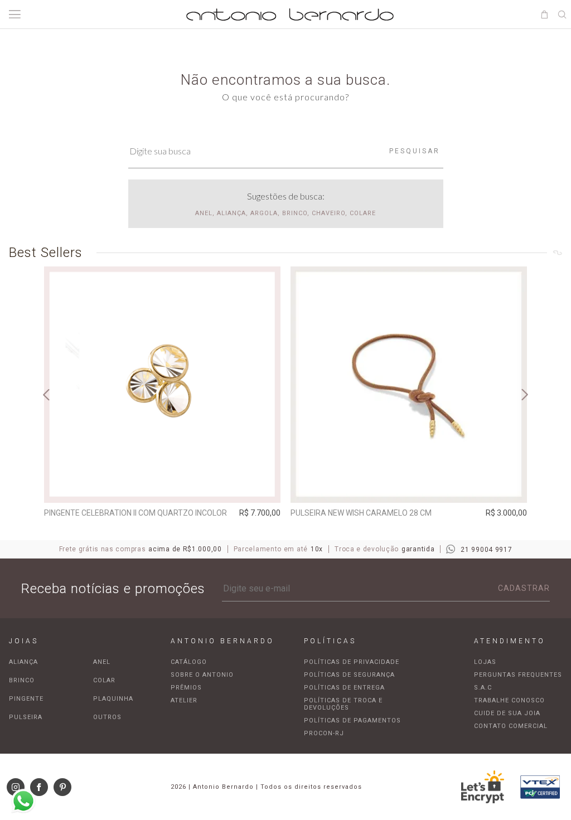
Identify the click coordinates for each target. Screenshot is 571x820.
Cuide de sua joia (507, 713)
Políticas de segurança (349, 674)
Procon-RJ (324, 733)
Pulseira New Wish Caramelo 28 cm (361, 512)
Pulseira (25, 717)
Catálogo (189, 662)
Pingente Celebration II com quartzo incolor (135, 512)
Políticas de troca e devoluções (343, 704)
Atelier (184, 700)
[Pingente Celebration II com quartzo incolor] (162, 384)
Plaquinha (113, 698)
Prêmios (186, 687)
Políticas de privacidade (351, 662)
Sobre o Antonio (202, 674)
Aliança (23, 662)
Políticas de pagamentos (352, 720)
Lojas (485, 662)
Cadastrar (524, 588)
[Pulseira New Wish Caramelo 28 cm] (409, 384)
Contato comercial (511, 726)
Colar (104, 680)
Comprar (162, 486)
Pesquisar (414, 151)
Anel (101, 662)
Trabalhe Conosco (509, 700)
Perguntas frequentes (518, 674)
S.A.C (483, 687)
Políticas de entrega (344, 687)
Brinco (22, 680)
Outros (107, 717)
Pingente (26, 698)
